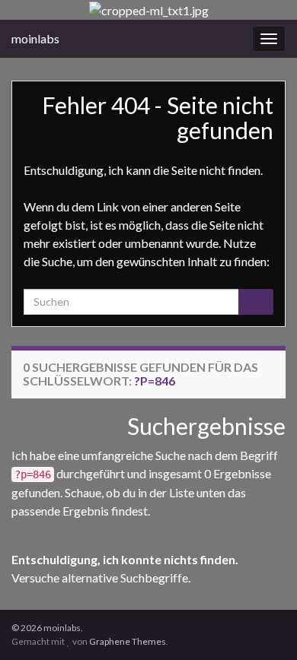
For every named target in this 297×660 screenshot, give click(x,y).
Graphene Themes (127, 641)
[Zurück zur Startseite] (148, 10)
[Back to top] (263, 626)
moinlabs (35, 38)
